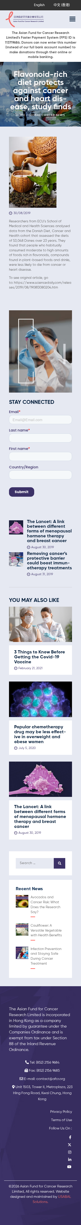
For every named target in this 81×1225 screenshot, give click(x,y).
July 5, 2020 (27, 748)
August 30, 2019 (29, 832)
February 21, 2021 (30, 668)
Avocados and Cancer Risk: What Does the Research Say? (45, 905)
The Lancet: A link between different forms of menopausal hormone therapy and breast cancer (40, 817)
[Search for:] (40, 863)
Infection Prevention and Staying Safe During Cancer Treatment (46, 956)
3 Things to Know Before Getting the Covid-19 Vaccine (39, 657)
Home (20, 115)
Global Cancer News (47, 115)
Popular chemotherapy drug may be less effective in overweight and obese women (40, 734)
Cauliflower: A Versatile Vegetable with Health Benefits (46, 930)
